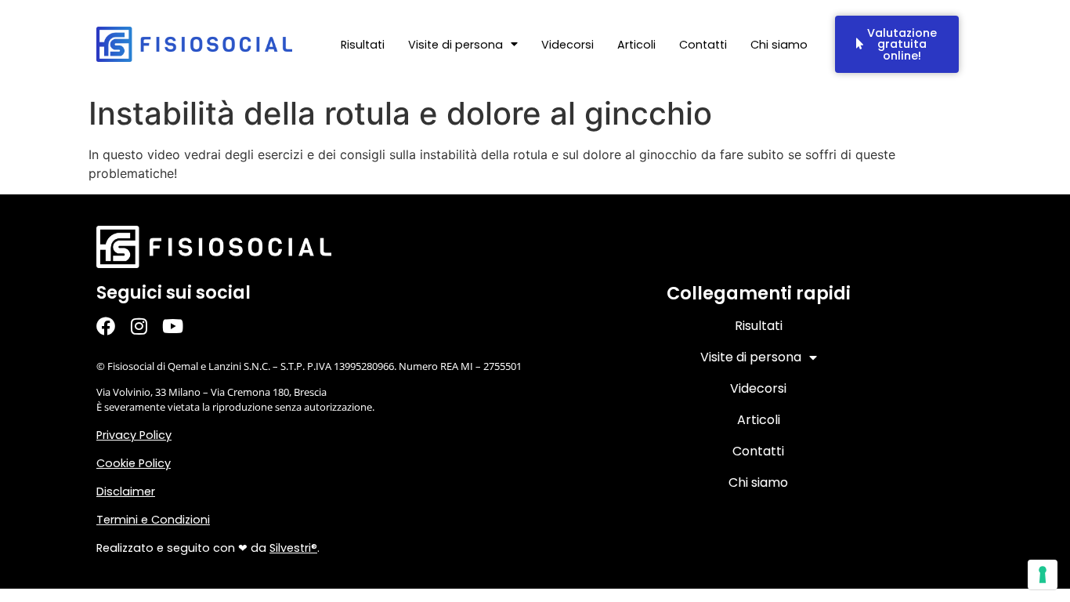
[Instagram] (147, 326)
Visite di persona (455, 45)
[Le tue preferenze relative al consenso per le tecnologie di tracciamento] (1042, 574)
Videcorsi (567, 45)
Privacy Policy (134, 435)
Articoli (636, 45)
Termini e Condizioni (153, 520)
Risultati (363, 45)
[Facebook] (113, 326)
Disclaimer (125, 491)
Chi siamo (779, 45)
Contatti (703, 45)
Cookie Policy (133, 463)
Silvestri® (293, 548)
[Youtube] (180, 326)
